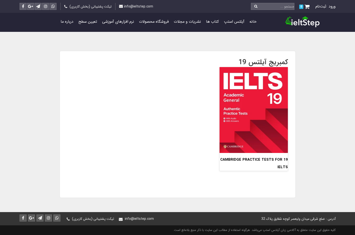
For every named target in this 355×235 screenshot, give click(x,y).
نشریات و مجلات (187, 22)
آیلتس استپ (234, 22)
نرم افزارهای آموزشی (118, 22)
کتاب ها (212, 22)
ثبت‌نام (320, 6)
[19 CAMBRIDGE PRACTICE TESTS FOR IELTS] (254, 110)
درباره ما (67, 22)
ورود (332, 6)
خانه (252, 22)
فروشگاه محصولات (154, 22)
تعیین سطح (87, 22)
